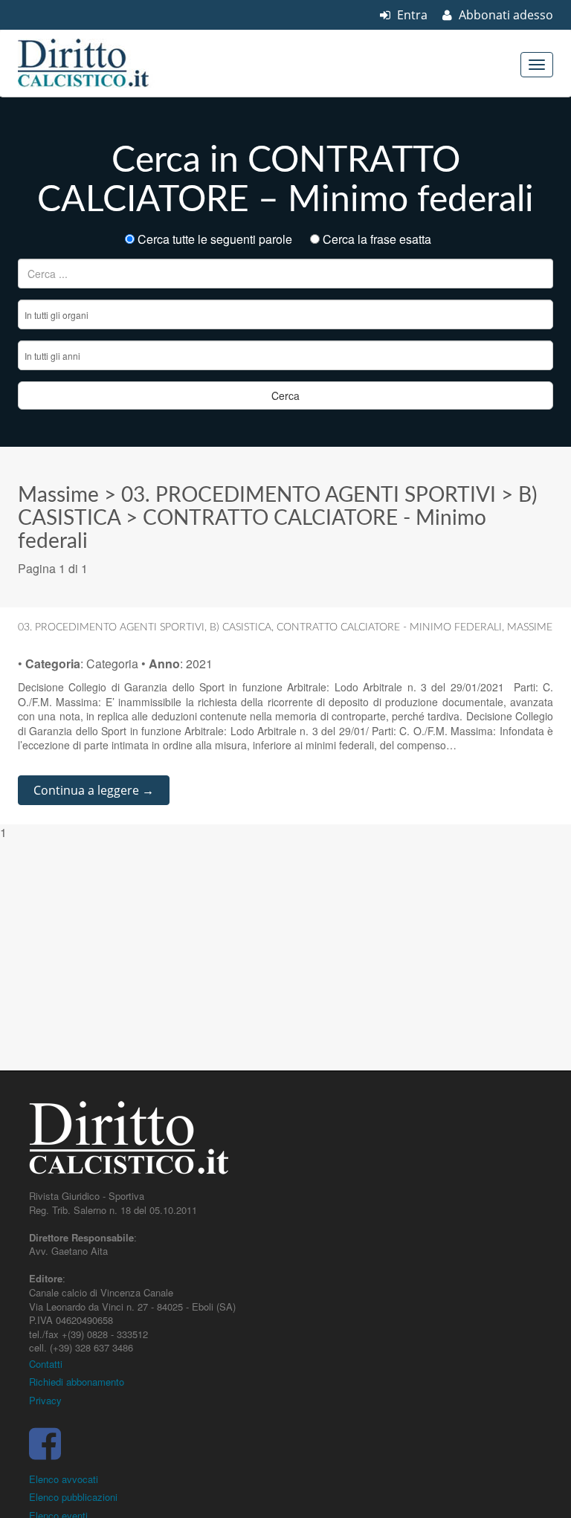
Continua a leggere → (93, 790)
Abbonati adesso (504, 15)
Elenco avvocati (63, 1479)
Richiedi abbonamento (76, 1382)
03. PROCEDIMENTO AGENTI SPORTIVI (308, 495)
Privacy (45, 1400)
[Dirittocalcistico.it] (103, 63)
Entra (411, 15)
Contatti (45, 1364)
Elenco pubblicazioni (73, 1497)
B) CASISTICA (240, 627)
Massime (58, 495)
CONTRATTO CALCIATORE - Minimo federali (389, 627)
